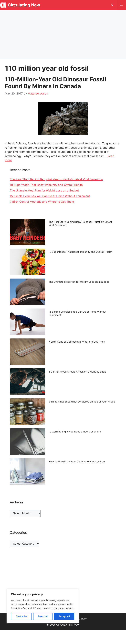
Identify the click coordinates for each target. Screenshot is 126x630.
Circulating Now (24, 4)
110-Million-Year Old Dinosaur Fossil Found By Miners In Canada (55, 83)
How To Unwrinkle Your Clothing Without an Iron (77, 461)
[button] (112, 5)
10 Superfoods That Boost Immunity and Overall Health (46, 185)
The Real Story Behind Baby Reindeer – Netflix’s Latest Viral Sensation (56, 179)
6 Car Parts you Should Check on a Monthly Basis (77, 371)
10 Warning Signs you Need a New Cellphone (75, 431)
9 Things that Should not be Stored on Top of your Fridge (82, 401)
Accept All (64, 616)
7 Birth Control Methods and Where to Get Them (42, 201)
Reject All (43, 616)
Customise (21, 616)
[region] (43, 606)
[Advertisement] (63, 35)
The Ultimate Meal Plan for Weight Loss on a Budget (44, 190)
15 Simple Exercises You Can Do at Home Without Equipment (50, 196)
